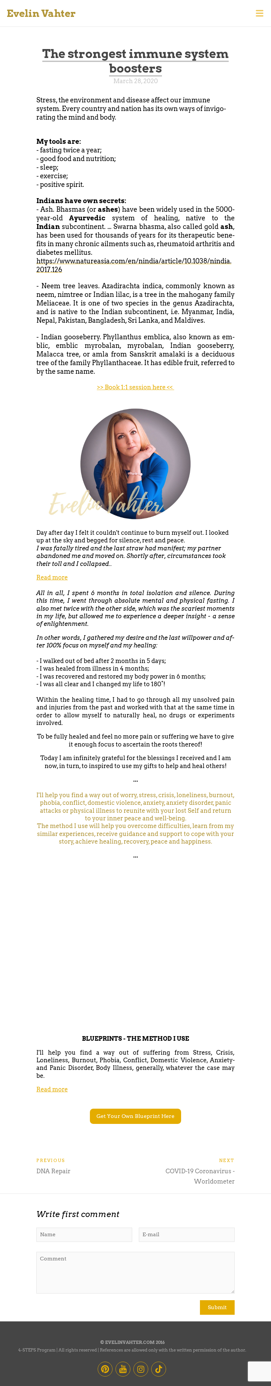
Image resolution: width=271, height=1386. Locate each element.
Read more (52, 577)
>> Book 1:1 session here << (135, 387)
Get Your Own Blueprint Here (135, 1116)
